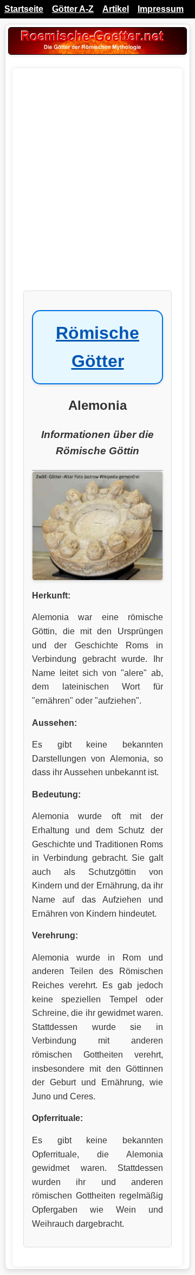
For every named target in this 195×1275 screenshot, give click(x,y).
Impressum (161, 9)
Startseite (23, 9)
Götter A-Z (73, 9)
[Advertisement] (97, 184)
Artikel (115, 9)
